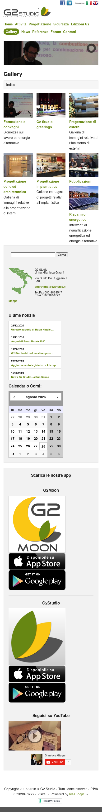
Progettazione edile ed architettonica (15, 186)
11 (20, 431)
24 (12, 446)
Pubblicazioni (80, 181)
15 (51, 431)
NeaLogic (77, 794)
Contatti (69, 31)
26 (28, 446)
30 (36, 417)
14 (43, 431)
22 (51, 438)
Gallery (11, 31)
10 (12, 431)
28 (20, 417)
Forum (56, 31)
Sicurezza (61, 24)
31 (43, 417)
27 (12, 417)
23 (59, 438)
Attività (21, 24)
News (25, 31)
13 (36, 431)
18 (20, 438)
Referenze (40, 31)
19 (28, 438)
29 (28, 417)
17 (12, 438)
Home (8, 24)
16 (59, 431)
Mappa (13, 301)
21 (43, 438)
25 (20, 446)
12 (28, 431)
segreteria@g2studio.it (50, 287)
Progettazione (40, 24)
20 (36, 438)
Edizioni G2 (80, 24)
